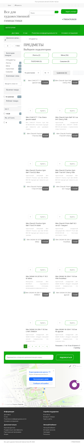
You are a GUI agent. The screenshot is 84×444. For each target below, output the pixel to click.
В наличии (13, 97)
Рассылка (46, 434)
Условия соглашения (69, 33)
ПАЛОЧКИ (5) (36, 61)
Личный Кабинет (49, 428)
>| (47, 346)
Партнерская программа (12, 432)
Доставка (16, 33)
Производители (9, 428)
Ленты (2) (36, 55)
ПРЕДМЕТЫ (10, 60)
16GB (13, 114)
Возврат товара (49, 417)
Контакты (46, 415)
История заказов (49, 430)
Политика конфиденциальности (45, 33)
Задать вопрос (71, 11)
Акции (6, 434)
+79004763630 (69, 19)
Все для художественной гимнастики (17, 16)
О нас (25, 33)
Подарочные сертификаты (13, 430)
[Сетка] (81, 73)
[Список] (75, 73)
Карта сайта (47, 419)
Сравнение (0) (62, 73)
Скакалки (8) (64, 61)
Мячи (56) (64, 55)
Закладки (46, 432)
